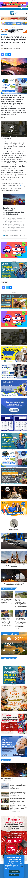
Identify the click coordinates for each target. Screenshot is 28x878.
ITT (22, 867)
